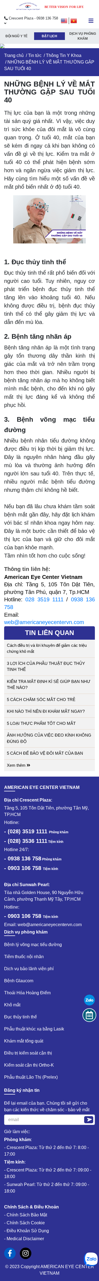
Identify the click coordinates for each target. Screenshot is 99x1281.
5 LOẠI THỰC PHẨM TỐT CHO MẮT (41, 723)
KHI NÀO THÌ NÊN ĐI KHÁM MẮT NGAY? (46, 711)
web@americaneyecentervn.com (44, 622)
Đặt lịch (49, 36)
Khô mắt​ (12, 1005)
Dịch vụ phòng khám (82, 36)
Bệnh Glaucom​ (18, 980)
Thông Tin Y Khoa (63, 55)
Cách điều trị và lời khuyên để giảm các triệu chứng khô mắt (47, 648)
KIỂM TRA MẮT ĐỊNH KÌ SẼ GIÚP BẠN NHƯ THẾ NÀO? (48, 684)
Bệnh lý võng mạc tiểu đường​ (33, 944)
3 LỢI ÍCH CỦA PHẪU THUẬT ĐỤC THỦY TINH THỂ (46, 666)
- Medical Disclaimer (24, 1238)
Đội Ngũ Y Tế (17, 36)
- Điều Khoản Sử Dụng (26, 1230)
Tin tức (35, 55)
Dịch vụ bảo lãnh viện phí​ (29, 968)
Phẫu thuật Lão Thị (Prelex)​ (31, 1077)
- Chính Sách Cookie (24, 1222)
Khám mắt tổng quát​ (23, 1041)
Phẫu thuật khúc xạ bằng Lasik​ (34, 1029)
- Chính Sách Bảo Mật (25, 1215)
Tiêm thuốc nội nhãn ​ (24, 956)
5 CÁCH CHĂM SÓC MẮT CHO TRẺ (41, 699)
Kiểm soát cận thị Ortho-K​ (29, 1065)
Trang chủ (14, 55)
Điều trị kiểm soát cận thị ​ (28, 1053)
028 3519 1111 (44, 599)
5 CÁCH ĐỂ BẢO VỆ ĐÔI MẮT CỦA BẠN (45, 753)
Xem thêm (17, 765)
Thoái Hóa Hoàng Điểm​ (27, 992)
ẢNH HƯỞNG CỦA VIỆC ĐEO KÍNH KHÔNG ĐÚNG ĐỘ (49, 738)
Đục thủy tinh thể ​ (21, 1017)
